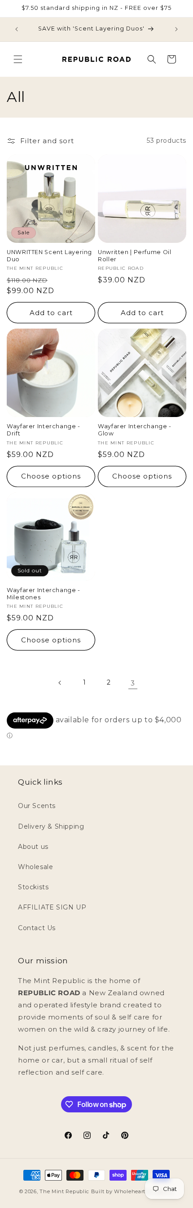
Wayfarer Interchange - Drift (43, 430)
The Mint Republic (64, 1191)
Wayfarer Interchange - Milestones (43, 594)
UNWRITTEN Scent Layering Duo (49, 256)
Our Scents (37, 806)
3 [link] (133, 683)
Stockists (33, 887)
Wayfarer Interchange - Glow (134, 430)
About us (33, 847)
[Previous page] (60, 683)
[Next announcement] (176, 29)
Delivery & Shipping (51, 826)
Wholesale (35, 867)
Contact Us (37, 928)
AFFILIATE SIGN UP (52, 907)
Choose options (51, 476)
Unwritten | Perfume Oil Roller (134, 256)
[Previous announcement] (16, 29)
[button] (18, 59)
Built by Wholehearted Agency (132, 1191)
